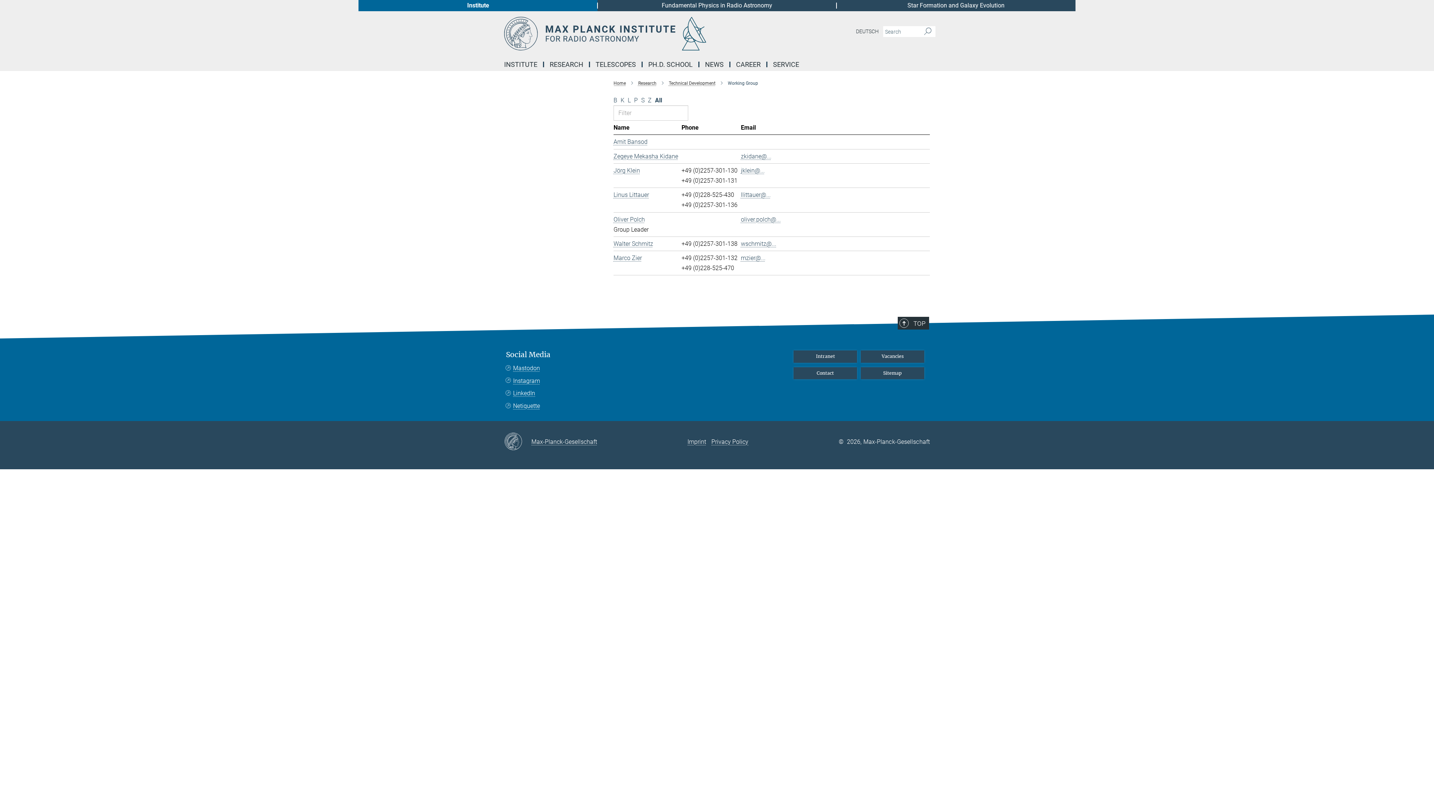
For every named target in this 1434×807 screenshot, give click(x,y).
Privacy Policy (729, 441)
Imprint (696, 441)
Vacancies (893, 356)
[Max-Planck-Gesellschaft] (517, 442)
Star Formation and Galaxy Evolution (956, 5)
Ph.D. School (670, 64)
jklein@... (753, 170)
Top (919, 323)
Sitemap (892, 373)
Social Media (528, 354)
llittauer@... (756, 194)
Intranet (825, 356)
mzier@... (753, 258)
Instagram (526, 380)
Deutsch (867, 31)
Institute (478, 5)
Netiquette (526, 405)
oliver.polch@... (761, 219)
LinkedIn (524, 393)
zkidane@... (756, 156)
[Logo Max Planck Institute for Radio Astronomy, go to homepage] (644, 33)
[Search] (927, 32)
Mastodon (526, 368)
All (658, 100)
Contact (825, 373)
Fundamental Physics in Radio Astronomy (717, 5)
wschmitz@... (758, 243)
